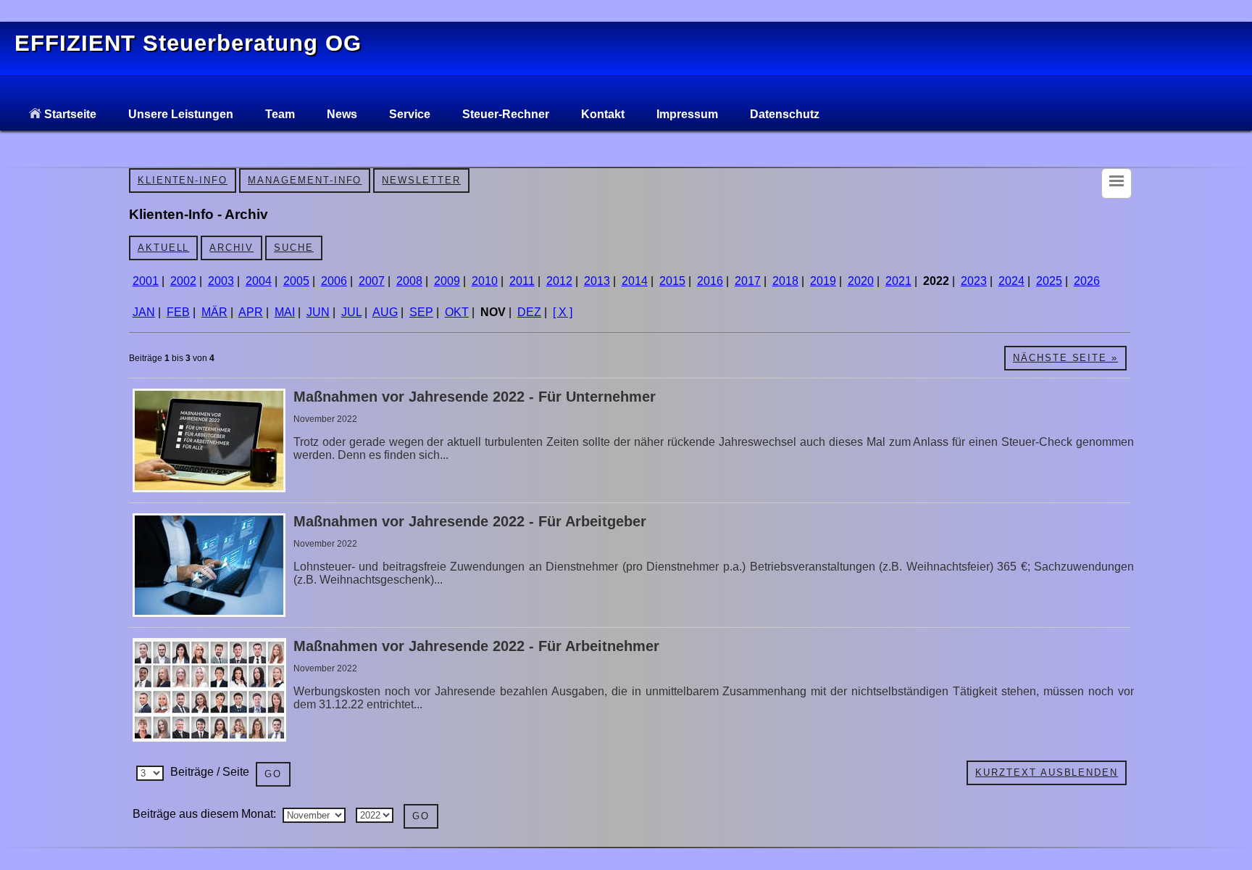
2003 (221, 281)
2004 (259, 281)
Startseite (68, 114)
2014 (635, 281)
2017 (748, 281)
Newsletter (421, 180)
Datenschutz (784, 114)
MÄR (214, 312)
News (342, 114)
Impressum (687, 114)
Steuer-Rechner (505, 114)
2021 (898, 281)
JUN (318, 312)
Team (280, 114)
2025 (1049, 281)
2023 (974, 281)
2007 (372, 281)
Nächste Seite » (1065, 357)
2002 (183, 281)
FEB (178, 312)
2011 (522, 281)
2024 (1011, 281)
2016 (710, 281)
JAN (144, 312)
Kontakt (603, 114)
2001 (146, 281)
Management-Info (305, 180)
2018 (785, 281)
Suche (294, 247)
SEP (421, 312)
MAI (285, 312)
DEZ (529, 312)
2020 (861, 281)
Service (409, 114)
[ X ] (562, 312)
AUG (385, 312)
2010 (485, 281)
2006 (334, 281)
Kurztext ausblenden (1046, 772)
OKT (457, 312)
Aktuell (164, 247)
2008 (409, 281)
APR (250, 312)
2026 (1087, 281)
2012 (559, 281)
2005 (296, 281)
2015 (672, 281)
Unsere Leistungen (180, 114)
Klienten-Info (183, 180)
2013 (597, 281)
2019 (823, 281)
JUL (351, 312)
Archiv (231, 247)
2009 (447, 281)
